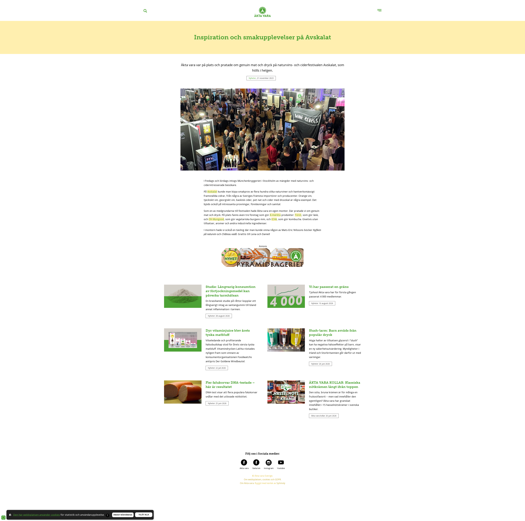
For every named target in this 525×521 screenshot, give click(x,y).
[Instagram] (268, 462)
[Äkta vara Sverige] (262, 12)
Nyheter (252, 78)
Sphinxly (281, 483)
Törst (298, 215)
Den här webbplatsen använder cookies (36, 514)
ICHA (274, 219)
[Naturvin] (256, 462)
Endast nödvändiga (122, 515)
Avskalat (212, 191)
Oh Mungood (216, 219)
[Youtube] (281, 462)
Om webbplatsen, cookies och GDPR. (262, 479)
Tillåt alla (143, 514)
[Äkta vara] (244, 462)
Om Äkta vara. (247, 483)
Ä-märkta (275, 215)
